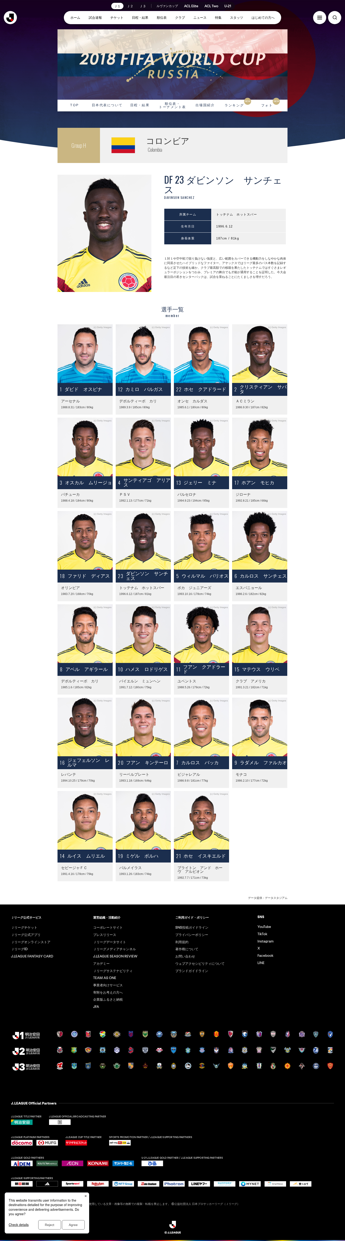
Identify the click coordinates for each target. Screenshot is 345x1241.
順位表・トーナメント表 (172, 105)
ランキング (237, 103)
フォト (270, 103)
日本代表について (107, 105)
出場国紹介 (205, 105)
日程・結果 (140, 105)
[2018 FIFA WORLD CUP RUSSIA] (173, 64)
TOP (74, 105)
